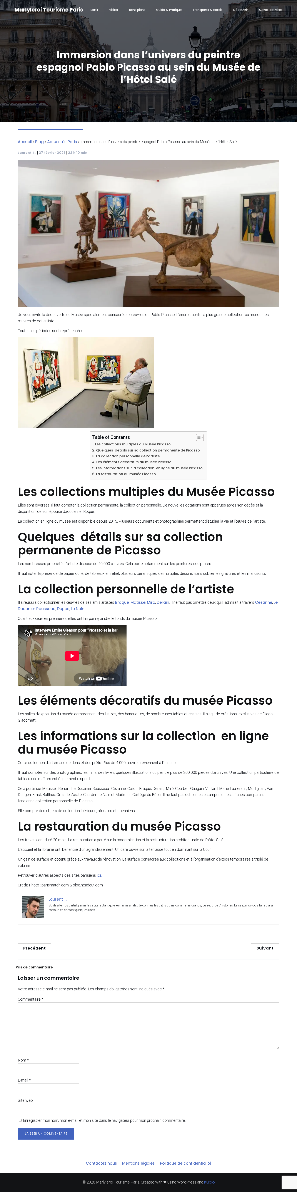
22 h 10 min (77, 152)
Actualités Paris (62, 141)
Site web (25, 1100)
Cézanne (263, 602)
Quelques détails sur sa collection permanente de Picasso (148, 450)
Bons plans (137, 10)
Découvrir (240, 10)
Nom (23, 1060)
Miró (151, 602)
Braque (122, 602)
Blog (39, 141)
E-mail (24, 1080)
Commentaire (30, 999)
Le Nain (77, 608)
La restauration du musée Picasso (126, 473)
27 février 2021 (52, 152)
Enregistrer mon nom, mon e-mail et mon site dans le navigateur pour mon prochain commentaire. (104, 1120)
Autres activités (270, 10)
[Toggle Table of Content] (198, 437)
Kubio (209, 1182)
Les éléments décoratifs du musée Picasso (133, 462)
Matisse (137, 602)
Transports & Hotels (207, 10)
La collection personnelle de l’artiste (128, 456)
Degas (63, 608)
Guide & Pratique (169, 10)
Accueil (25, 141)
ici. (99, 875)
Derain (163, 602)
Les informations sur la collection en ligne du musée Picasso (149, 468)
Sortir (94, 10)
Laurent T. (27, 152)
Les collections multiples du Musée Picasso (132, 444)
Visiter (113, 10)
